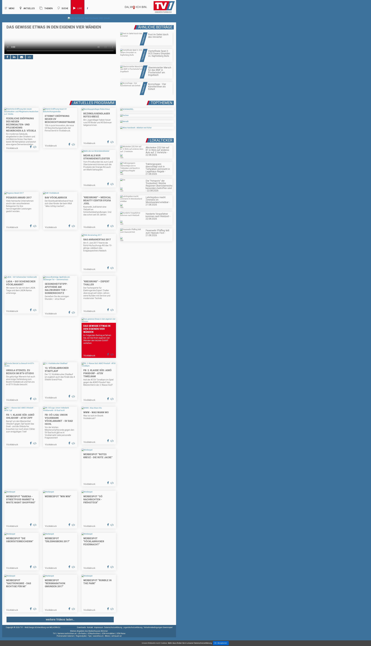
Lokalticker (161, 140)
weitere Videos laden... (60, 619)
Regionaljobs (81, 636)
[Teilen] (21, 57)
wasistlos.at (98, 636)
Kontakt (90, 627)
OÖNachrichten (94, 634)
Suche (65, 8)
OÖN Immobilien (108, 634)
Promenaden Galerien (65, 636)
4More (107, 636)
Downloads (81, 627)
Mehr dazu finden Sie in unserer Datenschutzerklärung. (190, 643)
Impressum (98, 627)
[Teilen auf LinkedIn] (14, 57)
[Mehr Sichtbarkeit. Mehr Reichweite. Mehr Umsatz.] (89, 18)
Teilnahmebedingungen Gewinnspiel (157, 627)
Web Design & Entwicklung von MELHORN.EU (42, 627)
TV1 (54, 634)
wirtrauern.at (116, 636)
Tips (89, 636)
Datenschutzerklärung (113, 627)
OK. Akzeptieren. (220, 643)
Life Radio (82, 634)
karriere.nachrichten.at (67, 634)
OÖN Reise (121, 634)
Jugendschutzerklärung (132, 627)
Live (80, 8)
